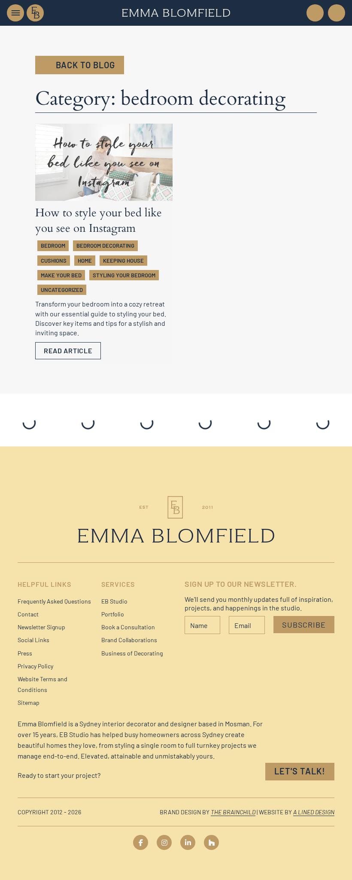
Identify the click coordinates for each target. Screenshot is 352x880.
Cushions (54, 260)
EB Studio (114, 601)
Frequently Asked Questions (54, 601)
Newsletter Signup (41, 627)
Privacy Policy (35, 666)
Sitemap (28, 702)
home (85, 260)
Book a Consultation (128, 627)
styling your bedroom (124, 275)
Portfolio (112, 614)
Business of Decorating (132, 653)
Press (25, 653)
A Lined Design (313, 812)
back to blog (85, 65)
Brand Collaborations (129, 639)
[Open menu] (15, 12)
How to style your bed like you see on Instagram (98, 220)
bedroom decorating (105, 245)
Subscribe (304, 624)
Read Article (68, 350)
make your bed (61, 275)
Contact (28, 614)
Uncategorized (62, 289)
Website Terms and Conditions (42, 684)
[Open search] (335, 12)
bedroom (53, 245)
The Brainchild (233, 812)
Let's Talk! (299, 771)
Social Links (33, 639)
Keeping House (123, 260)
